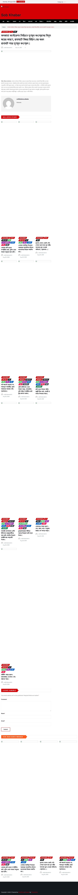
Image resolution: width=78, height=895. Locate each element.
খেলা (36, 21)
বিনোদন (41, 21)
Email (3, 721)
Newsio (27, 892)
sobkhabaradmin (8, 47)
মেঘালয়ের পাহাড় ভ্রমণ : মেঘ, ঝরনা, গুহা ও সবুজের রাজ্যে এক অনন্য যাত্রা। (43, 528)
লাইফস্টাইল (49, 21)
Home (3, 27)
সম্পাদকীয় (72, 21)
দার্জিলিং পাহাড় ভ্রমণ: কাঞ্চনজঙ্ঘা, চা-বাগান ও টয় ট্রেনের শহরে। (8, 677)
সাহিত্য (60, 21)
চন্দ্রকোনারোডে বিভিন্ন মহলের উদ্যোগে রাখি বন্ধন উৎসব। (25, 533)
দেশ (19, 21)
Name (3, 713)
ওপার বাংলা (30, 21)
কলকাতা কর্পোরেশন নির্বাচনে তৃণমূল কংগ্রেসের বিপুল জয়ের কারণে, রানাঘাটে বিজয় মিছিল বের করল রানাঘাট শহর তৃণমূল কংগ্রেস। (30, 27)
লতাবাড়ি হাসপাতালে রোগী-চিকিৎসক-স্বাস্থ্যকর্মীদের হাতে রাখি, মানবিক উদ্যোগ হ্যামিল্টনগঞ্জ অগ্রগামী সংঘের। (8, 535)
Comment (4, 699)
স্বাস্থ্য (55, 21)
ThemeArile (34, 892)
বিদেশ (24, 21)
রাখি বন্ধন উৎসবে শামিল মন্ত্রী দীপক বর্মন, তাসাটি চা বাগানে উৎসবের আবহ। (43, 391)
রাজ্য (8, 21)
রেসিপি (66, 21)
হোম (3, 21)
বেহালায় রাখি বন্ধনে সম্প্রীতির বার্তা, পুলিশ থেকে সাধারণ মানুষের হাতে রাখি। (8, 250)
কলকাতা (14, 21)
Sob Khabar (11, 14)
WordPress (21, 892)
